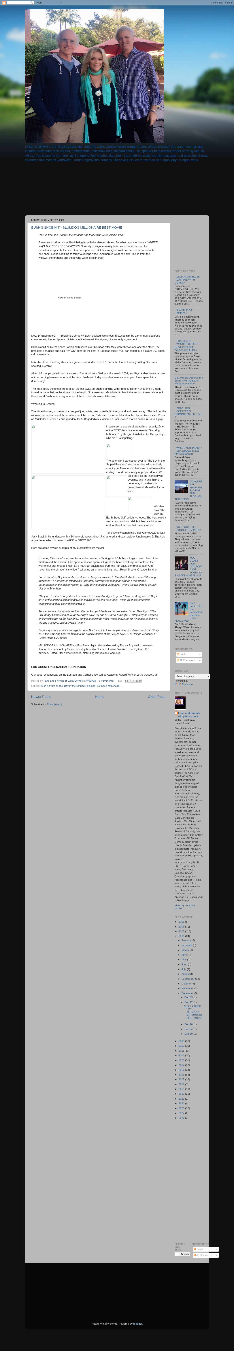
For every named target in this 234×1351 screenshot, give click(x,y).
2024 (182, 1113)
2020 (182, 1093)
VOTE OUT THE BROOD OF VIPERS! (188, 528)
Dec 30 (188, 1033)
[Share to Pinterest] (140, 681)
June (185, 964)
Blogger (137, 1323)
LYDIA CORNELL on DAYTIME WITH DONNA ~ (187, 279)
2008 (182, 936)
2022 (182, 1103)
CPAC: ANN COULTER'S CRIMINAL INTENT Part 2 (188, 413)
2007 (182, 931)
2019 (182, 1089)
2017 (182, 1079)
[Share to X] (133, 681)
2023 (182, 1108)
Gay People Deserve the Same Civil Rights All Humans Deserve (189, 380)
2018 (182, 1084)
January (187, 940)
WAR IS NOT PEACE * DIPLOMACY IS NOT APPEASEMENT (188, 451)
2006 (182, 926)
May (184, 959)
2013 (182, 1060)
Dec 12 (188, 1002)
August (186, 974)
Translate (187, 684)
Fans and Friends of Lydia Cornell (189, 715)
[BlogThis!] (130, 681)
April (184, 954)
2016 (182, 1074)
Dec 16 (188, 1024)
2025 (182, 1118)
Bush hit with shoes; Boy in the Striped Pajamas (67, 686)
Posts (182, 654)
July (184, 969)
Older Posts (157, 697)
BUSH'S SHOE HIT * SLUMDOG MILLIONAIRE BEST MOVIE (76, 227)
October (187, 983)
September (188, 979)
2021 (182, 1098)
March (186, 950)
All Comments (187, 660)
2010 (182, 1045)
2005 (182, 921)
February (187, 945)
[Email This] (126, 681)
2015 (182, 1070)
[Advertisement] (55, 191)
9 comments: (107, 680)
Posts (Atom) (54, 704)
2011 (182, 1050)
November (188, 988)
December (188, 993)
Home (99, 697)
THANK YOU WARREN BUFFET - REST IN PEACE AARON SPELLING (187, 345)
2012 (182, 1055)
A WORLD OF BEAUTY (184, 312)
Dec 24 (188, 1029)
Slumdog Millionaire (108, 686)
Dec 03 (188, 997)
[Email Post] (119, 680)
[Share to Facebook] (137, 681)
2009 (182, 1041)
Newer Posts (41, 697)
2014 (182, 1065)
